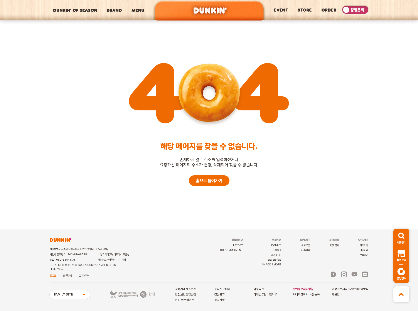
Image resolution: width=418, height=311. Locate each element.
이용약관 (258, 289)
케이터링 (364, 245)
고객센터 (84, 275)
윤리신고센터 (222, 289)
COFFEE (276, 254)
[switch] (355, 10)
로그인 (53, 275)
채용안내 (337, 294)
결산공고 (219, 294)
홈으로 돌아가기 (209, 180)
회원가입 (68, 275)
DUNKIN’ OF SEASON (75, 10)
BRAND (114, 10)
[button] (401, 238)
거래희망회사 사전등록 (306, 294)
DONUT (276, 245)
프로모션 (305, 245)
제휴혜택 (305, 250)
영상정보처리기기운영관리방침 (350, 289)
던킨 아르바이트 (184, 300)
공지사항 (219, 300)
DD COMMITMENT (231, 250)
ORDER (328, 9)
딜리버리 (364, 250)
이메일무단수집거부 (265, 294)
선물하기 (364, 254)
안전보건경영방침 (185, 294)
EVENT (281, 9)
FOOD (277, 250)
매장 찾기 (334, 245)
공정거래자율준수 (185, 289)
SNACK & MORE (271, 264)
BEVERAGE (274, 259)
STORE (305, 9)
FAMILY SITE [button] (63, 294)
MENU (137, 10)
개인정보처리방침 (303, 289)
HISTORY (237, 245)
